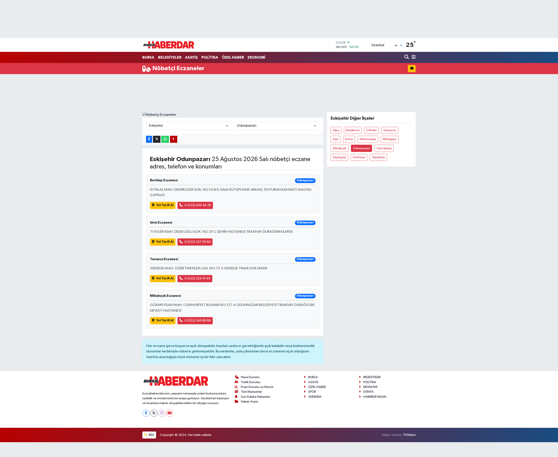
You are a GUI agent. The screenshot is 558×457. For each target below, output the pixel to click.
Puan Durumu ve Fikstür (257, 387)
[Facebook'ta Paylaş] (149, 139)
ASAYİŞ (191, 57)
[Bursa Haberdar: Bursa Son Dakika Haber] (168, 45)
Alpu (336, 130)
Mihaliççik (339, 148)
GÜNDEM (314, 396)
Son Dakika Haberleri (255, 396)
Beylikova (352, 130)
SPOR (312, 391)
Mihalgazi (389, 139)
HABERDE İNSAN (374, 396)
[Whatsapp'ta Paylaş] (165, 139)
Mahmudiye (368, 139)
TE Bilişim (409, 435)
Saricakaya (384, 148)
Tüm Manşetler (251, 391)
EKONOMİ (256, 57)
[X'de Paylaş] (156, 139)
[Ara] (407, 57)
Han (336, 139)
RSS (151, 435)
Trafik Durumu (250, 382)
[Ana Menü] (413, 57)
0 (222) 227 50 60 (198, 241)
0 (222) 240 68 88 (198, 320)
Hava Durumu (250, 377)
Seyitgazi (339, 157)
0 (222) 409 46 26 (198, 205)
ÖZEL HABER (233, 57)
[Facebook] (146, 413)
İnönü (349, 139)
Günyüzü (389, 130)
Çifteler (371, 130)
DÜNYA (368, 391)
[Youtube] (169, 413)
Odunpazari (361, 148)
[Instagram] (161, 413)
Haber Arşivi (249, 401)
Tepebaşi (378, 157)
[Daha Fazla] (173, 139)
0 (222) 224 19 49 (197, 278)
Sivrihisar (359, 157)
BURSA (148, 57)
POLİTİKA (209, 57)
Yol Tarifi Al (165, 205)
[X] (153, 413)
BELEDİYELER (169, 57)
